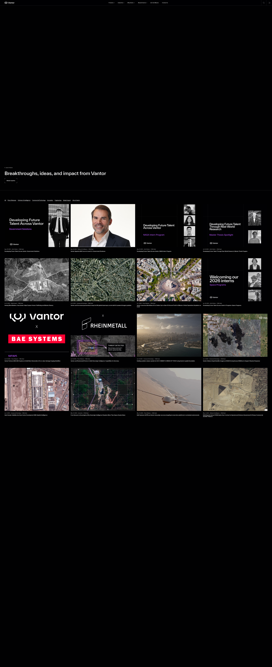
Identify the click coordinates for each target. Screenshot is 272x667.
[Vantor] (56, 3)
